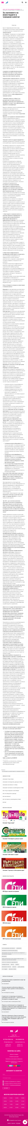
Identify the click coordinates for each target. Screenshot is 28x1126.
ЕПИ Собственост (7, 796)
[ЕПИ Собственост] (14, 916)
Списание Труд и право (8, 779)
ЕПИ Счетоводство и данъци (9, 793)
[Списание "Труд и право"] (14, 816)
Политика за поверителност (15, 1085)
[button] (22, 2)
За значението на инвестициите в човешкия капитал (13, 771)
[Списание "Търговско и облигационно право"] (14, 863)
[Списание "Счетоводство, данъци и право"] (14, 831)
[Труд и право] (11, 1031)
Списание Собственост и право (10, 784)
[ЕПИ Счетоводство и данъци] (14, 900)
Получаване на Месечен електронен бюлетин (12, 1083)
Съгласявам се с (12, 1085)
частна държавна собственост (8, 948)
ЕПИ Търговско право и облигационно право (11, 1001)
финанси (14, 966)
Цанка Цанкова (21, 966)
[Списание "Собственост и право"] (14, 847)
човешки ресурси (5, 964)
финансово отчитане (6, 966)
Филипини (4, 956)
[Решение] (7, 2)
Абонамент (6, 1088)
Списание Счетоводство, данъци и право (12, 782)
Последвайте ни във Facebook (15, 1120)
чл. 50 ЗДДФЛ (4, 969)
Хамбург (17, 964)
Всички (4, 802)
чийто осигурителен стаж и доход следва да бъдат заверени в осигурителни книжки (13, 959)
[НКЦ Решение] (16, 1031)
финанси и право (12, 969)
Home (4, 9)
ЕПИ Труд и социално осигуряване (13, 9)
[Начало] (2, 2)
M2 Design (18, 1123)
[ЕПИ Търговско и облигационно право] (14, 931)
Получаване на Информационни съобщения (12, 1081)
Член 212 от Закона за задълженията (9, 962)
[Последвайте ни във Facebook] (8, 1120)
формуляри (19, 948)
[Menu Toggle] (26, 2)
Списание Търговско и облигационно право (13, 787)
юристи (12, 964)
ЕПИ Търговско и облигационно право (12, 799)
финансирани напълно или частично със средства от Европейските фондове (13, 953)
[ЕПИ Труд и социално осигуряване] (14, 884)
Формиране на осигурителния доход (9, 950)
